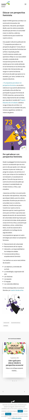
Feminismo (5, 325)
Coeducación (6, 322)
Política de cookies (16, 418)
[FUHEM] (5, 4)
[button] (25, 4)
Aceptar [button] (20, 411)
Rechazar (8, 414)
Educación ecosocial (15, 322)
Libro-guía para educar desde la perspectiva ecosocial (14, 362)
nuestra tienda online (17, 290)
